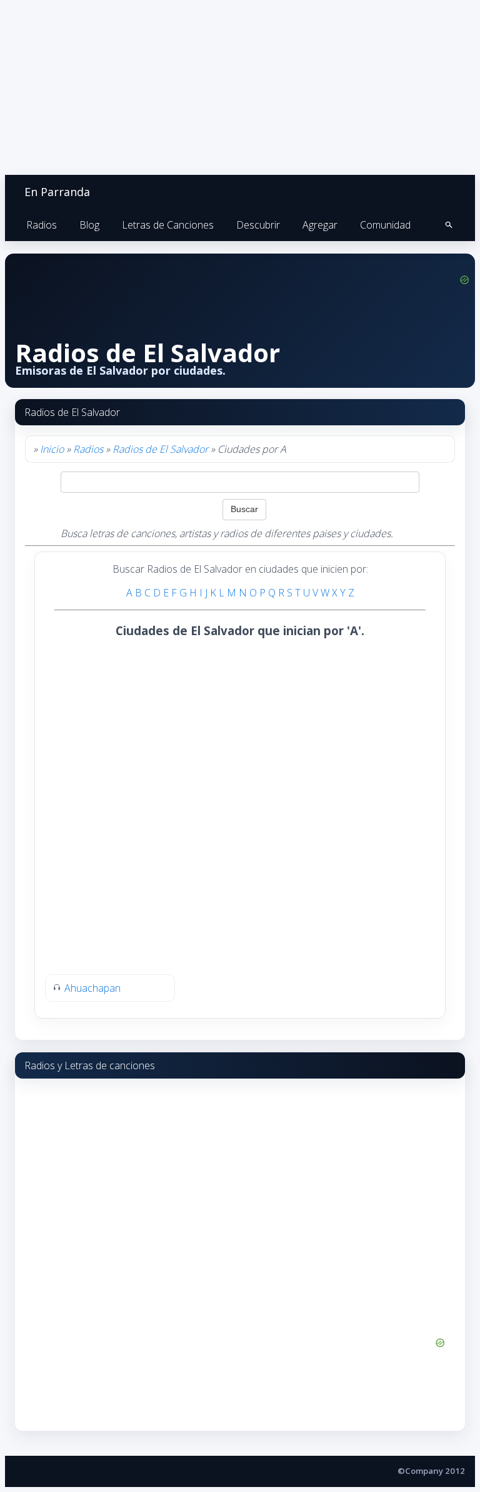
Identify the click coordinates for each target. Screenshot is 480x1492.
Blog (89, 225)
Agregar (320, 225)
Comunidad (385, 225)
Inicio (52, 449)
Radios (41, 225)
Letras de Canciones (168, 225)
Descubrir (258, 225)
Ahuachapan (92, 988)
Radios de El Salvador (160, 449)
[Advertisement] (142, 728)
